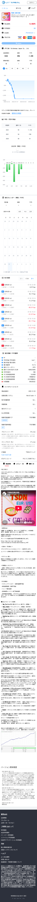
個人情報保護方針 (6, 847)
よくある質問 (5, 857)
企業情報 (4, 818)
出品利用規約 (5, 832)
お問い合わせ (5, 859)
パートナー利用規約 (7, 835)
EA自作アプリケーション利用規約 (11, 840)
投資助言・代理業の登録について (11, 862)
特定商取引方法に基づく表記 (18, 895)
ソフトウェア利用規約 (8, 837)
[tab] (7, 464)
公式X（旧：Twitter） (8, 823)
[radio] (5, 68)
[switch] (18, 149)
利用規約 (4, 830)
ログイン (32, 2)
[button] (18, 33)
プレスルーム (5, 820)
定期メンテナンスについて (9, 850)
